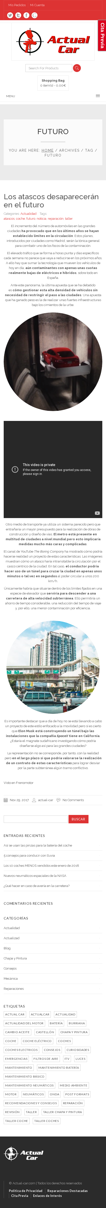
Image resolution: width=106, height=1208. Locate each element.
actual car (15, 1014)
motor (11, 1094)
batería (56, 1023)
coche (20, 218)
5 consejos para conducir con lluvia (29, 855)
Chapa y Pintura (15, 958)
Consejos (10, 968)
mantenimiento (18, 1067)
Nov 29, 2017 (19, 800)
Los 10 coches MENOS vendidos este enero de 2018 (41, 865)
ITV (67, 1059)
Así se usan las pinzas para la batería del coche (38, 845)
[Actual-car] (23, 1148)
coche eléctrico (37, 1041)
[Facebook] (26, 15)
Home (48, 150)
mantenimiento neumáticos (29, 1085)
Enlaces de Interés (47, 1196)
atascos (9, 218)
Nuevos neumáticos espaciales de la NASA (35, 876)
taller (69, 218)
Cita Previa (19, 1196)
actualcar (40, 1014)
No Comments (73, 800)
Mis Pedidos (17, 5)
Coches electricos (21, 1050)
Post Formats (77, 1094)
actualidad (65, 1014)
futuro (30, 218)
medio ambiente (74, 1085)
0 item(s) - (53, 83)
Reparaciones (14, 989)
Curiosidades (78, 1050)
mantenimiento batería (58, 1067)
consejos (52, 1050)
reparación (56, 218)
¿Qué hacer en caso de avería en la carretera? (37, 886)
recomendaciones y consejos (31, 1103)
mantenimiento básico (25, 1076)
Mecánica (11, 978)
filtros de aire (46, 1059)
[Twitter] (10, 15)
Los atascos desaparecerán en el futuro (51, 200)
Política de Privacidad (25, 1191)
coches (64, 1041)
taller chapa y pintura (62, 1112)
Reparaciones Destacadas (67, 1191)
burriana (77, 1023)
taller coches (46, 1121)
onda (54, 1094)
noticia (41, 218)
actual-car (45, 800)
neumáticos (33, 1094)
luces (81, 1059)
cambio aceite (17, 1032)
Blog (7, 948)
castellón (45, 1032)
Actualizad (11, 938)
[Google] (34, 15)
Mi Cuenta (37, 5)
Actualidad (28, 214)
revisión (12, 1112)
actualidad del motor (24, 1023)
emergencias (16, 1059)
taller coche (16, 1121)
